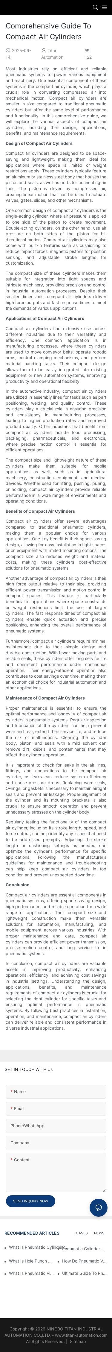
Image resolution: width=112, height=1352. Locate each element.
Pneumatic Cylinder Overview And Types (85, 1248)
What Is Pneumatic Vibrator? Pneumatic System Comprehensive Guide (31, 1273)
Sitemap (77, 1341)
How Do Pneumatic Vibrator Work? (85, 1260)
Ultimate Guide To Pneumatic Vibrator (85, 1273)
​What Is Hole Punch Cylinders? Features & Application (31, 1260)
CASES (82, 1233)
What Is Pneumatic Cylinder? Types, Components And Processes (39, 1247)
